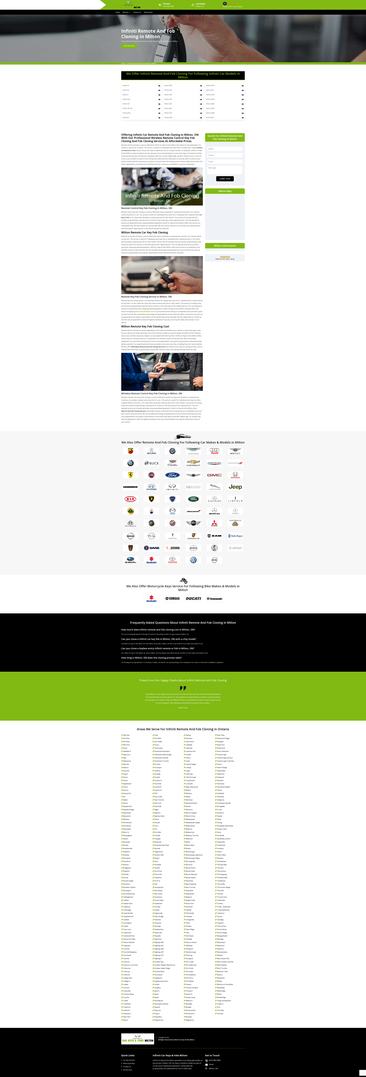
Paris (187, 933)
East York (157, 803)
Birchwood (127, 826)
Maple (188, 797)
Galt (155, 884)
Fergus (156, 858)
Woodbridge (221, 997)
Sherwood (220, 784)
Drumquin (158, 767)
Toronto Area (222, 897)
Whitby (219, 981)
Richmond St (190, 1014)
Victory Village (222, 933)
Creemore (126, 1007)
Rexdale (188, 1007)
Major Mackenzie (192, 787)
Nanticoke (189, 881)
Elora (156, 826)
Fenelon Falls (159, 855)
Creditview (127, 1004)
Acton (125, 748)
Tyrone (219, 916)
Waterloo (220, 949)
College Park (127, 978)
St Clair (219, 810)
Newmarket (190, 894)
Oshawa (188, 926)
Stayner (219, 816)
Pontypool (189, 958)
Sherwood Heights (223, 787)
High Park (158, 939)
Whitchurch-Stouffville (225, 984)
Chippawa (126, 946)
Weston (219, 975)
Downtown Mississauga (162, 754)
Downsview (158, 748)
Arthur (125, 787)
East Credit (158, 797)
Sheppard (220, 777)
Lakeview (189, 748)
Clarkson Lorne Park (130, 965)
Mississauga (190, 852)
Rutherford (221, 748)
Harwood (157, 923)
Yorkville (220, 1014)
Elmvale (157, 822)
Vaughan (220, 923)
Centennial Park (129, 936)
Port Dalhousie (191, 965)
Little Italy (189, 774)
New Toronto (190, 887)
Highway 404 (159, 949)
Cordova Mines (128, 994)
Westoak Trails (222, 971)
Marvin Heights (191, 813)
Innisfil (156, 984)
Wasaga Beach (222, 936)
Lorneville (189, 784)
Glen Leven (158, 894)
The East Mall (222, 865)
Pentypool (189, 949)
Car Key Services (129, 1060)
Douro (156, 745)
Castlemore (127, 933)
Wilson (219, 994)
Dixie (156, 735)
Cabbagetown (128, 897)
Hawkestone (158, 929)
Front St (157, 881)
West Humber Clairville (225, 962)
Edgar (156, 810)
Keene (156, 997)
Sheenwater (221, 771)
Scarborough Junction (225, 758)
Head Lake (158, 933)
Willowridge (221, 991)
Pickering (189, 955)
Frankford (158, 878)
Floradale (157, 865)
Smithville (220, 797)
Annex (125, 777)
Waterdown (221, 942)
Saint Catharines (223, 751)
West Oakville (222, 965)
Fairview (157, 848)
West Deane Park (223, 958)
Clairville (126, 958)
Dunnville (157, 784)
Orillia (188, 923)
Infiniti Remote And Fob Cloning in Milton (142, 63)
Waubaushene (222, 952)
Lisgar (188, 771)
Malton (188, 790)
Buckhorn (126, 884)
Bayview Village (128, 810)
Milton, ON (213, 1068)
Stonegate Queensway (225, 826)
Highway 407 (159, 952)
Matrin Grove (190, 816)
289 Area (126, 735)
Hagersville (158, 913)
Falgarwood (158, 852)
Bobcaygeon (127, 835)
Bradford (126, 852)
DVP (155, 793)
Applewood (127, 784)
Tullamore (220, 913)
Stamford (220, 813)
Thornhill (220, 890)
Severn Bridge (222, 767)
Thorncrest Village (223, 887)
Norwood (189, 907)
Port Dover (190, 968)
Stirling (219, 822)
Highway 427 (159, 955)
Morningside (190, 861)
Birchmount (127, 822)
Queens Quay (190, 997)
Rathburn (189, 1001)
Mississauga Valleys (193, 858)
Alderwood (127, 761)
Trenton (220, 903)
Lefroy (188, 758)
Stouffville (220, 835)
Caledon (126, 900)
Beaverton (127, 816)
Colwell (125, 984)
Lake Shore (190, 742)
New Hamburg (191, 884)
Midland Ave (190, 832)
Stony (219, 832)
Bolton (125, 839)
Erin (155, 829)
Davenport (127, 1014)
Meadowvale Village (193, 822)
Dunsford (157, 787)
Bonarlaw (126, 842)
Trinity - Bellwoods (223, 907)
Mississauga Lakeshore (194, 855)
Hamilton (157, 920)
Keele (156, 994)
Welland (220, 955)
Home (118, 12)
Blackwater (127, 829)
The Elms (220, 868)
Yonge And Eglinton (224, 1001)
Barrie (125, 803)
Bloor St (126, 832)
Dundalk (157, 774)
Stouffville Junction (223, 839)
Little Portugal (191, 777)
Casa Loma (127, 929)
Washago (220, 939)
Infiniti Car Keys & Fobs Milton (184, 1040)
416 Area (126, 738)
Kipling (188, 735)
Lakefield (189, 745)
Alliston (125, 767)
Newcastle (189, 890)
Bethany (126, 819)
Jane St (156, 991)
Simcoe (219, 790)
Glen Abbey (158, 890)
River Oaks (221, 735)
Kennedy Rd (158, 1001)
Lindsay (188, 767)
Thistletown (221, 881)
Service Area (148, 12)
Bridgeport (127, 868)
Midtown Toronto (192, 835)
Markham (189, 800)
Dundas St (158, 780)
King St (156, 1014)
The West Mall (222, 878)
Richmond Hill (190, 1010)
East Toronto (159, 800)
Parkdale (189, 939)
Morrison (189, 865)
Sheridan (220, 780)
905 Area (126, 745)
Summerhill (221, 845)
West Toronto (222, 968)
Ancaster (126, 771)
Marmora (189, 810)
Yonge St (220, 1004)
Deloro (125, 1020)
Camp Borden (128, 913)
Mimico (188, 848)
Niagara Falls (190, 900)
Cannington (127, 923)
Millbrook (189, 839)
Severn (219, 764)
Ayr (124, 797)
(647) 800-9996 (128, 46)
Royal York (221, 745)
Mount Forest (190, 868)
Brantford (126, 861)
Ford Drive (158, 871)
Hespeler (157, 936)
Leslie (188, 761)
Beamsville (127, 813)
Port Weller (190, 981)
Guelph (157, 910)
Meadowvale (190, 819)
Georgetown (158, 887)
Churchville (127, 955)
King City (157, 1010)
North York (190, 903)
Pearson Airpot (191, 942)
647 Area (126, 742)
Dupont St (158, 790)
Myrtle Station (191, 878)
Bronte (125, 878)
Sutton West (221, 855)
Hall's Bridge (158, 916)
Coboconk (126, 968)
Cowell (125, 1001)
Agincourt (126, 754)
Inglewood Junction (161, 981)
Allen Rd (126, 764)
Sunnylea (220, 848)
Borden (125, 845)
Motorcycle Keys (129, 1063)
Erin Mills (157, 832)
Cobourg (126, 971)
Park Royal (189, 936)
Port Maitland (190, 975)
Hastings (157, 926)
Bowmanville (127, 848)
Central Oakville (128, 942)
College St (126, 981)
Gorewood (158, 897)
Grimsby (157, 907)
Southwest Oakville (224, 803)
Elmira (156, 819)
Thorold (220, 894)
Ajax (124, 758)
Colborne (126, 975)
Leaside (188, 754)
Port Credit (189, 962)
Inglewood (158, 978)
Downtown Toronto (161, 761)
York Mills (220, 1010)
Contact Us (137, 12)
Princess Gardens (192, 988)
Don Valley (158, 742)
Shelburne (220, 774)
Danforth (126, 1010)
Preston (188, 984)
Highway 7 (158, 958)
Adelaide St (127, 751)
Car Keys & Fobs (128, 8)
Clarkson (126, 962)
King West (158, 1017)
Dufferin (157, 771)
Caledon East (127, 903)
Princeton (189, 991)
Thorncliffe (221, 884)
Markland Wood (191, 803)
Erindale (157, 835)
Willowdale (221, 988)
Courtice (126, 997)
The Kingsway (222, 874)
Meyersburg (190, 826)
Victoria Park (221, 926)
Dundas (157, 777)
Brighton (126, 871)
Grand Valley (158, 900)
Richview (189, 1017)
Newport (189, 897)
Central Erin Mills (129, 939)
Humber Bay (158, 962)
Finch (156, 861)
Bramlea (126, 855)
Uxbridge (220, 920)
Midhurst (189, 829)
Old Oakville (190, 913)
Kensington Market (161, 1004)
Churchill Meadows (130, 952)
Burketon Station (129, 887)
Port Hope (189, 971)
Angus (125, 774)
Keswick (157, 1007)
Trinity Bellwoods (223, 910)
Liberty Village (191, 764)
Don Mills (157, 738)
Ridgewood (190, 1020)
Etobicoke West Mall (161, 845)
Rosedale (220, 742)
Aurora (125, 790)
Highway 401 (159, 946)
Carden (125, 926)
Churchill (126, 949)
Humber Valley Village (162, 968)
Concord (126, 988)
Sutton (219, 852)
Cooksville (126, 991)
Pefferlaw (189, 946)
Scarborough (221, 754)
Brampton (126, 858)
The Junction (221, 871)
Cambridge (127, 910)
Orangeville (190, 920)
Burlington (127, 890)
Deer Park (126, 1017)
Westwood (220, 978)
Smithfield (220, 793)
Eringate (157, 839)
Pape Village (190, 929)
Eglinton (157, 813)
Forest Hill (158, 874)
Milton (188, 842)
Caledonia (126, 907)
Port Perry (189, 978)
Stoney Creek (221, 829)
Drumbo (157, 764)
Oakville (188, 910)
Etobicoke (157, 842)
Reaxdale (189, 1004)
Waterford (220, 946)
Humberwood (159, 971)
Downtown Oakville (161, 758)
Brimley (126, 874)
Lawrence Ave (190, 751)
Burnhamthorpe (129, 894)
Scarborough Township (225, 761)
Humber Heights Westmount (164, 965)
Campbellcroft (128, 916)
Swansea (220, 858)
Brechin (126, 865)
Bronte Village (128, 881)
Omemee (189, 916)
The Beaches (221, 861)
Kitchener (189, 738)
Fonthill (157, 868)
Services (125, 12)
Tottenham (221, 900)
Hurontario (158, 975)
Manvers (189, 793)
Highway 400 (159, 942)
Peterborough (191, 952)
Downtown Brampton (162, 751)
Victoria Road (221, 929)
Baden (125, 800)
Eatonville (157, 806)
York (218, 1007)
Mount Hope (190, 871)
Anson (125, 780)
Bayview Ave (127, 806)
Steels (219, 819)
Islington (157, 988)
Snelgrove (220, 800)
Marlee (188, 806)
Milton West (190, 845)
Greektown (158, 903)
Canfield (126, 920)
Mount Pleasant (191, 874)
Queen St (189, 994)
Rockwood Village (223, 738)
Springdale (221, 806)
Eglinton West (159, 816)
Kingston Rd (158, 1020)
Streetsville (221, 842)
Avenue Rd (127, 793)
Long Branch (190, 780)
